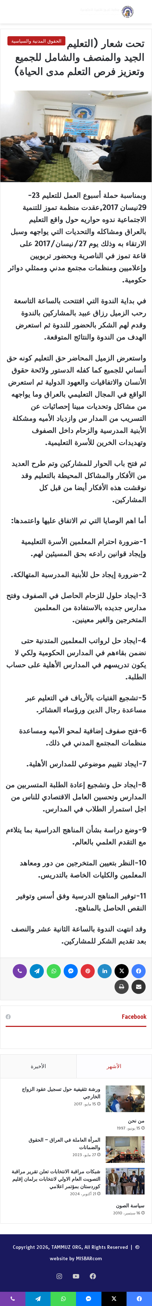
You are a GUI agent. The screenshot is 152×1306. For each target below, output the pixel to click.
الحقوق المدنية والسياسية (36, 41)
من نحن (136, 1120)
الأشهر (114, 1066)
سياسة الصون (130, 1205)
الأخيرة (38, 1066)
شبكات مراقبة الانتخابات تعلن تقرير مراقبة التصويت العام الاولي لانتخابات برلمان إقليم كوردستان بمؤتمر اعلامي (56, 1179)
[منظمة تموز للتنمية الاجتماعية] (106, 11)
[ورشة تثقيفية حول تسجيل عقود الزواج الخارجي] (125, 1098)
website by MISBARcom (76, 1258)
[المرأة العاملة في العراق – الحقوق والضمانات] (125, 1149)
